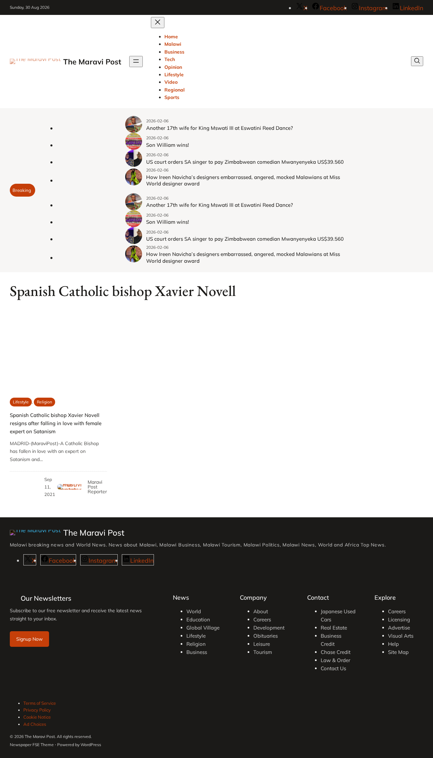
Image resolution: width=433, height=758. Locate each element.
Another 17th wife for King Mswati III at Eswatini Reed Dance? (219, 128)
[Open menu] (136, 61)
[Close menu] (157, 22)
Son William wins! (167, 145)
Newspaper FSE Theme (32, 744)
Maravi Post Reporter (97, 487)
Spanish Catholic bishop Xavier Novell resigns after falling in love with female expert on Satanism (55, 423)
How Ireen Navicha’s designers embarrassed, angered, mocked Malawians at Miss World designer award (243, 180)
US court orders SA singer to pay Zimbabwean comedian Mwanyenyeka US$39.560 (245, 162)
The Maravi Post (92, 61)
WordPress (91, 744)
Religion (44, 401)
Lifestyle (21, 401)
